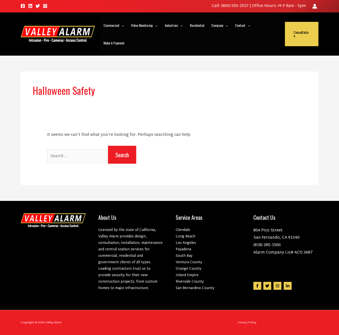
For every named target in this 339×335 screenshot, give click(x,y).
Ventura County (189, 262)
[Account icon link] (314, 6)
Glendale (183, 230)
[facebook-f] (258, 286)
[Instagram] (45, 6)
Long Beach (185, 236)
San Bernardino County (195, 288)
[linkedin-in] (288, 286)
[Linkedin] (30, 6)
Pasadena (183, 249)
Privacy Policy (247, 322)
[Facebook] (23, 6)
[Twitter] (37, 6)
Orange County (189, 269)
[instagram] (278, 286)
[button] (121, 25)
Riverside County (190, 282)
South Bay (184, 256)
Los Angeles (186, 243)
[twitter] (267, 286)
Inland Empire (187, 275)
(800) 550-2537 (235, 6)
